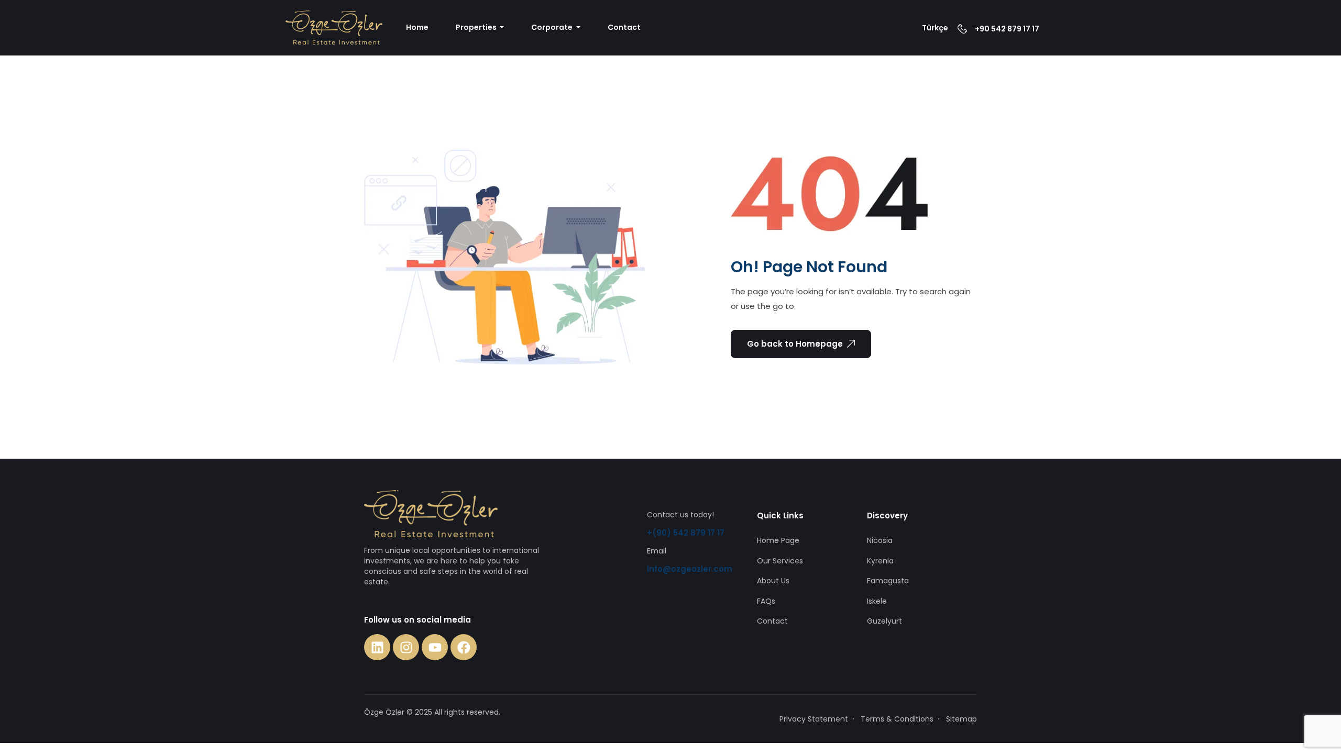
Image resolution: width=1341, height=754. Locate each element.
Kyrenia (880, 561)
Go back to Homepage (795, 343)
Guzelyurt (884, 621)
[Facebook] (463, 647)
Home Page (778, 540)
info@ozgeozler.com (689, 568)
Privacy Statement (813, 719)
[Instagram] (406, 647)
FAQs (766, 601)
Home (417, 27)
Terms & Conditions (897, 719)
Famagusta (888, 580)
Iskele (877, 601)
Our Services (780, 561)
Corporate (552, 27)
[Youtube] (435, 647)
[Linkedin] (377, 647)
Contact (624, 27)
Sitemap (961, 719)
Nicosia (880, 540)
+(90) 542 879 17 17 (685, 532)
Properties (477, 27)
